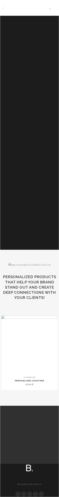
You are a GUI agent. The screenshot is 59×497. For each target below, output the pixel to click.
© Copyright (23, 484)
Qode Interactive (34, 484)
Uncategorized (29, 377)
